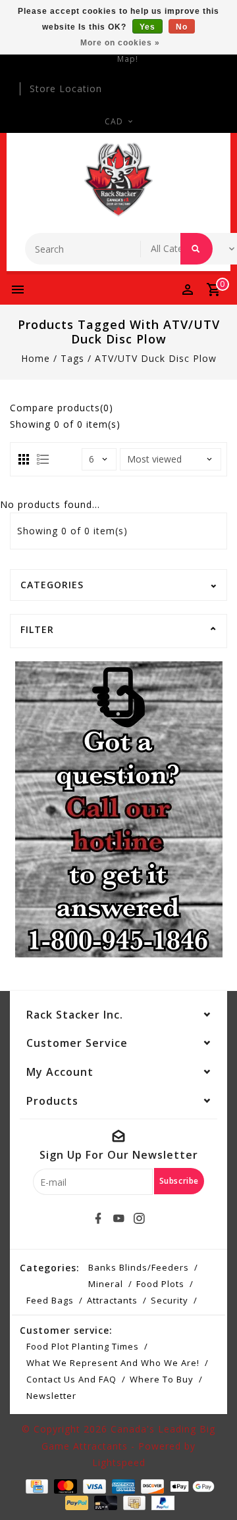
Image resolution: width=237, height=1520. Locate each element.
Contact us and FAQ (71, 1379)
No (182, 27)
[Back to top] (211, 1487)
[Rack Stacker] (118, 179)
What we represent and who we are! (112, 1363)
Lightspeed (118, 1462)
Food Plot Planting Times (82, 1346)
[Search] (196, 249)
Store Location (66, 88)
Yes (147, 27)
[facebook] (98, 1218)
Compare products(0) (61, 407)
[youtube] (118, 1218)
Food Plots (160, 1284)
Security (169, 1300)
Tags (72, 358)
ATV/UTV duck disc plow (156, 358)
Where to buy (162, 1379)
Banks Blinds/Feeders (138, 1267)
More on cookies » (120, 42)
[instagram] (138, 1218)
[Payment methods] (35, 1485)
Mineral (105, 1284)
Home (35, 358)
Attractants (112, 1300)
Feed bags (50, 1300)
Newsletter (51, 1396)
